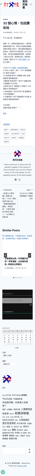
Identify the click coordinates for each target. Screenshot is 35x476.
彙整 (4, 361)
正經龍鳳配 (24, 420)
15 (26, 337)
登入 (4, 388)
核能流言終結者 (8, 420)
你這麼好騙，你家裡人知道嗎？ (15, 404)
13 (17, 337)
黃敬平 (6, 141)
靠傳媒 (5, 435)
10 (4, 337)
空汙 (23, 133)
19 (13, 339)
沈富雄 (29, 423)
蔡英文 (13, 138)
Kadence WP (22, 466)
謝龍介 (26, 430)
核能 (21, 417)
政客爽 (5, 413)
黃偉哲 (28, 436)
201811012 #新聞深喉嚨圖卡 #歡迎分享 (26, 194)
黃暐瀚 (5, 439)
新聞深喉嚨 (14, 129)
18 (8, 339)
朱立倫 (7, 417)
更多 (4, 113)
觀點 (14, 430)
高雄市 (22, 436)
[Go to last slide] (5, 255)
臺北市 (6, 138)
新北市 (12, 414)
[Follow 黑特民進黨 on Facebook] (15, 179)
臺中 (12, 427)
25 (9, 341)
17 (4, 339)
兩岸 (6, 129)
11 (8, 337)
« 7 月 (16, 348)
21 (21, 339)
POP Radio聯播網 (19, 395)
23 (30, 339)
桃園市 (6, 133)
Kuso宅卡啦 (6, 395)
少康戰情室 (26, 409)
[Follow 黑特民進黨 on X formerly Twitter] (19, 179)
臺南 (21, 427)
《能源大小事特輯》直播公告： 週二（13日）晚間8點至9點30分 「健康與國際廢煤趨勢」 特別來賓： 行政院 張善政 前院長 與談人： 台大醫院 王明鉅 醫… (9, 203)
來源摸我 (6, 124)
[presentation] (17, 245)
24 (4, 341)
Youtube (7, 398)
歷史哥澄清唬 (9, 423)
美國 (8, 427)
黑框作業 (13, 438)
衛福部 (9, 430)
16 (30, 337)
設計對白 (20, 430)
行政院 (4, 430)
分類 (4, 353)
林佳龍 (12, 417)
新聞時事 (5, 19)
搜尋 (4, 446)
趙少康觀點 (24, 433)
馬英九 (17, 436)
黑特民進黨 (8, 32)
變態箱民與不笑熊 (8, 433)
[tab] (13, 277)
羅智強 (4, 427)
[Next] (29, 255)
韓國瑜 (21, 138)
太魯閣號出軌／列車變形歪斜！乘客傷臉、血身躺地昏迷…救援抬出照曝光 (16, 261)
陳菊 (29, 433)
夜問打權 (16, 409)
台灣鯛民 (9, 409)
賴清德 (17, 433)
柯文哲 (22, 129)
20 (17, 339)
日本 (3, 417)
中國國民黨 (17, 399)
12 (13, 337)
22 (26, 339)
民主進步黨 (15, 133)
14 (21, 337)
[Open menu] (31, 4)
